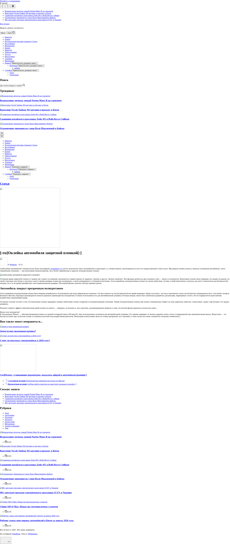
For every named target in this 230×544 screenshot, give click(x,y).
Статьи (21, 41)
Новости (8, 37)
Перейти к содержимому (10, 1)
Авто (7, 413)
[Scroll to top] (5, 540)
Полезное (9, 417)
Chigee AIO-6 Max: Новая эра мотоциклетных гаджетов (29, 506)
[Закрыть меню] (2, 136)
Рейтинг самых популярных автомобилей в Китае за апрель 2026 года (37, 520)
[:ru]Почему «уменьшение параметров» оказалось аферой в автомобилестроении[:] (43, 375)
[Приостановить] (13, 6)
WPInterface (32, 534)
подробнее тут (56, 269)
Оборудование (11, 52)
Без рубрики (10, 44)
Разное (7, 39)
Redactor (13, 265)
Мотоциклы (10, 424)
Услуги (8, 54)
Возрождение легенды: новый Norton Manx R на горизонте (29, 11)
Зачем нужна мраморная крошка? (18, 331)
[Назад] (2, 6)
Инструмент (10, 57)
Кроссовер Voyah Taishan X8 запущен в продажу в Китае (28, 13)
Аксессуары (10, 422)
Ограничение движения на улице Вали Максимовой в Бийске (30, 18)
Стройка (8, 70)
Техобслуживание (12, 426)
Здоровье (8, 59)
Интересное (9, 46)
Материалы (9, 61)
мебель (17, 68)
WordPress (16, 534)
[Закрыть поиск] (2, 133)
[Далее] (7, 6)
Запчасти (8, 420)
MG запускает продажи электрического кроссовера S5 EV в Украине (33, 20)
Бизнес (7, 48)
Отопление (14, 75)
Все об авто (4, 24)
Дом (6, 428)
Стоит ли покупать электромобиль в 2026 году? (25, 340)
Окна (12, 73)
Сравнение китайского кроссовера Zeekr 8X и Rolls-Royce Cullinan (32, 15)
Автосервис (9, 415)
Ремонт (8, 63)
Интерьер (13, 66)
